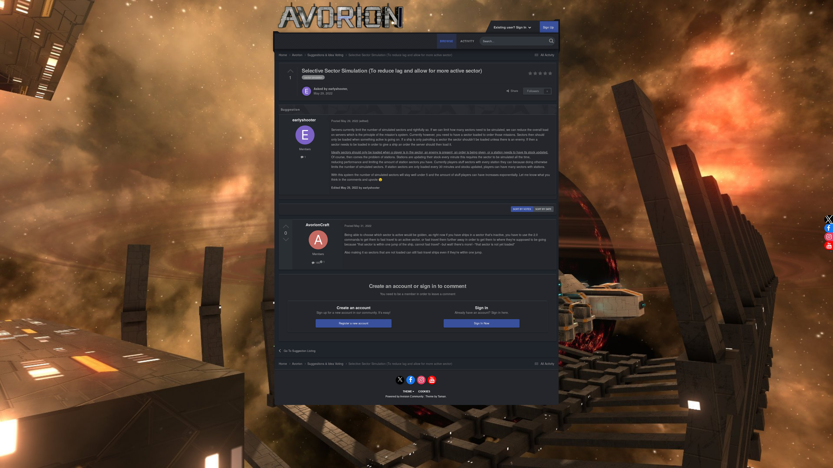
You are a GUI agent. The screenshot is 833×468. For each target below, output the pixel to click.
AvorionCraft (317, 225)
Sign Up (548, 27)
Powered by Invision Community (404, 396)
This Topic (535, 41)
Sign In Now (481, 323)
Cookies (424, 391)
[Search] (551, 41)
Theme (408, 391)
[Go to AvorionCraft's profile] (318, 240)
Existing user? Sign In (511, 27)
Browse (446, 41)
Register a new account (353, 323)
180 (317, 262)
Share (513, 91)
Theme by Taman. (435, 396)
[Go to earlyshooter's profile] (306, 91)
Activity (467, 41)
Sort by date (543, 209)
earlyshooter (337, 88)
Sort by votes (522, 209)
